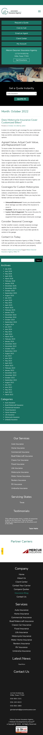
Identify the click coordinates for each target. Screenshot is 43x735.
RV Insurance (16, 484)
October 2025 (10, 291)
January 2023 (9, 370)
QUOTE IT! (21, 99)
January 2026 (9, 283)
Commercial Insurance (12, 408)
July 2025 (8, 298)
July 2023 (8, 356)
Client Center (21, 38)
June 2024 (8, 329)
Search (38, 260)
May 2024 (8, 332)
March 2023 (9, 366)
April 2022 (8, 392)
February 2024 (10, 339)
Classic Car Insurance (19, 460)
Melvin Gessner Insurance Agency (21, 719)
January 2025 (9, 312)
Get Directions (21, 60)
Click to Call (21, 28)
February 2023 (10, 368)
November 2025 (10, 288)
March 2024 (9, 337)
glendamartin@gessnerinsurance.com (23, 710)
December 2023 (10, 344)
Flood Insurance (10, 410)
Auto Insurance (10, 403)
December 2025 (10, 286)
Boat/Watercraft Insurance (14, 405)
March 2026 (9, 279)
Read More (21, 664)
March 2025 (9, 308)
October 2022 (10, 378)
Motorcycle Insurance (14, 250)
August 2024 (9, 325)
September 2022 (11, 380)
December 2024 (10, 315)
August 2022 (9, 382)
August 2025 (9, 296)
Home (21, 574)
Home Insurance (10, 412)
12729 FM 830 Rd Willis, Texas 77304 (17, 694)
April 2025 (8, 305)
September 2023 (11, 351)
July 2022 (8, 385)
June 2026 (8, 271)
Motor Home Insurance (20, 476)
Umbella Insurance (11, 420)
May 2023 (8, 361)
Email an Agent (21, 33)
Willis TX (16, 252)
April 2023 (8, 363)
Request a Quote (21, 22)
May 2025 (8, 303)
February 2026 (10, 281)
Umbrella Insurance (19, 488)
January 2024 (9, 341)
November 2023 (10, 346)
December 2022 (10, 373)
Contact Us (21, 596)
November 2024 (10, 317)
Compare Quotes (21, 589)
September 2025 (11, 293)
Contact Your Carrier (21, 585)
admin (24, 126)
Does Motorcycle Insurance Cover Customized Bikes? (19, 121)
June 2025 (8, 300)
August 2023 (9, 354)
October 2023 (10, 349)
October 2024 (10, 320)
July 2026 (8, 269)
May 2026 (8, 274)
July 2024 (8, 327)
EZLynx (30, 722)
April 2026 (8, 276)
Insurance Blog (21, 593)
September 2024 (11, 322)
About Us (21, 578)
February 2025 (10, 310)
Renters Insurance (18, 480)
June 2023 (8, 358)
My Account (21, 44)
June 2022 (8, 387)
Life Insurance (9, 415)
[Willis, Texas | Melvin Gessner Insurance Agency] (12, 11)
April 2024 (8, 334)
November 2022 (10, 375)
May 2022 (8, 390)
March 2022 (9, 395)
